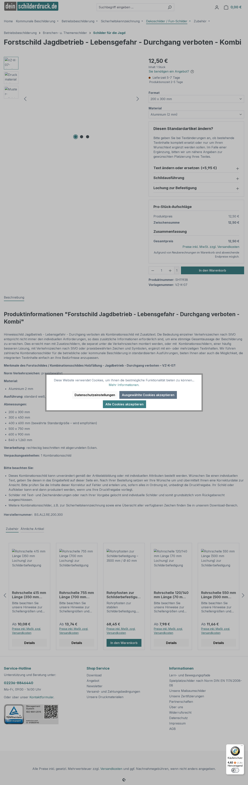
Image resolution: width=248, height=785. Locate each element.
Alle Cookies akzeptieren (124, 404)
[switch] (235, 770)
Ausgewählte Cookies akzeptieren (148, 395)
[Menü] (241, 746)
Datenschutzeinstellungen (95, 395)
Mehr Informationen (124, 385)
